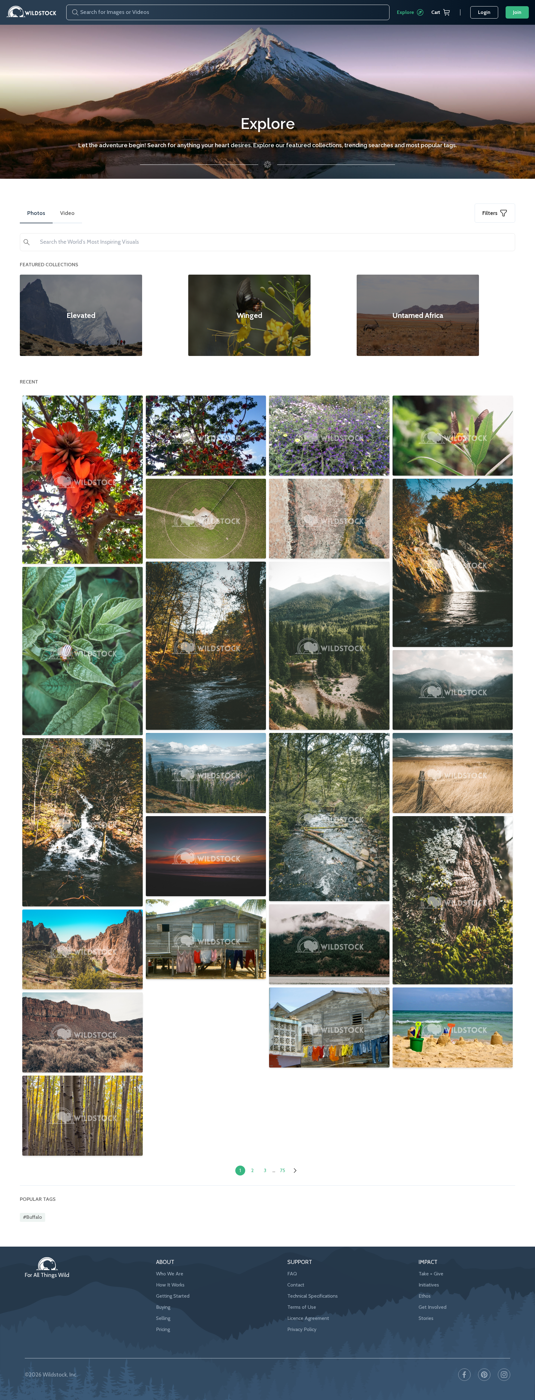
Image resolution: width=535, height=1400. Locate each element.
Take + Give (431, 1274)
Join (517, 12)
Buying (163, 1307)
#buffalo (32, 1217)
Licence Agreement (308, 1318)
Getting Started (172, 1296)
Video (67, 213)
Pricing (163, 1329)
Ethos (425, 1296)
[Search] (73, 12)
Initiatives (429, 1285)
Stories (426, 1318)
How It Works (170, 1285)
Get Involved (432, 1307)
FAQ (292, 1274)
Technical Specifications (312, 1296)
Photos (36, 213)
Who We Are (169, 1274)
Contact (295, 1285)
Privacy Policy (301, 1329)
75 (282, 1170)
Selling (163, 1318)
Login (484, 12)
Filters (490, 213)
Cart (435, 12)
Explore (405, 12)
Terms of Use (301, 1307)
